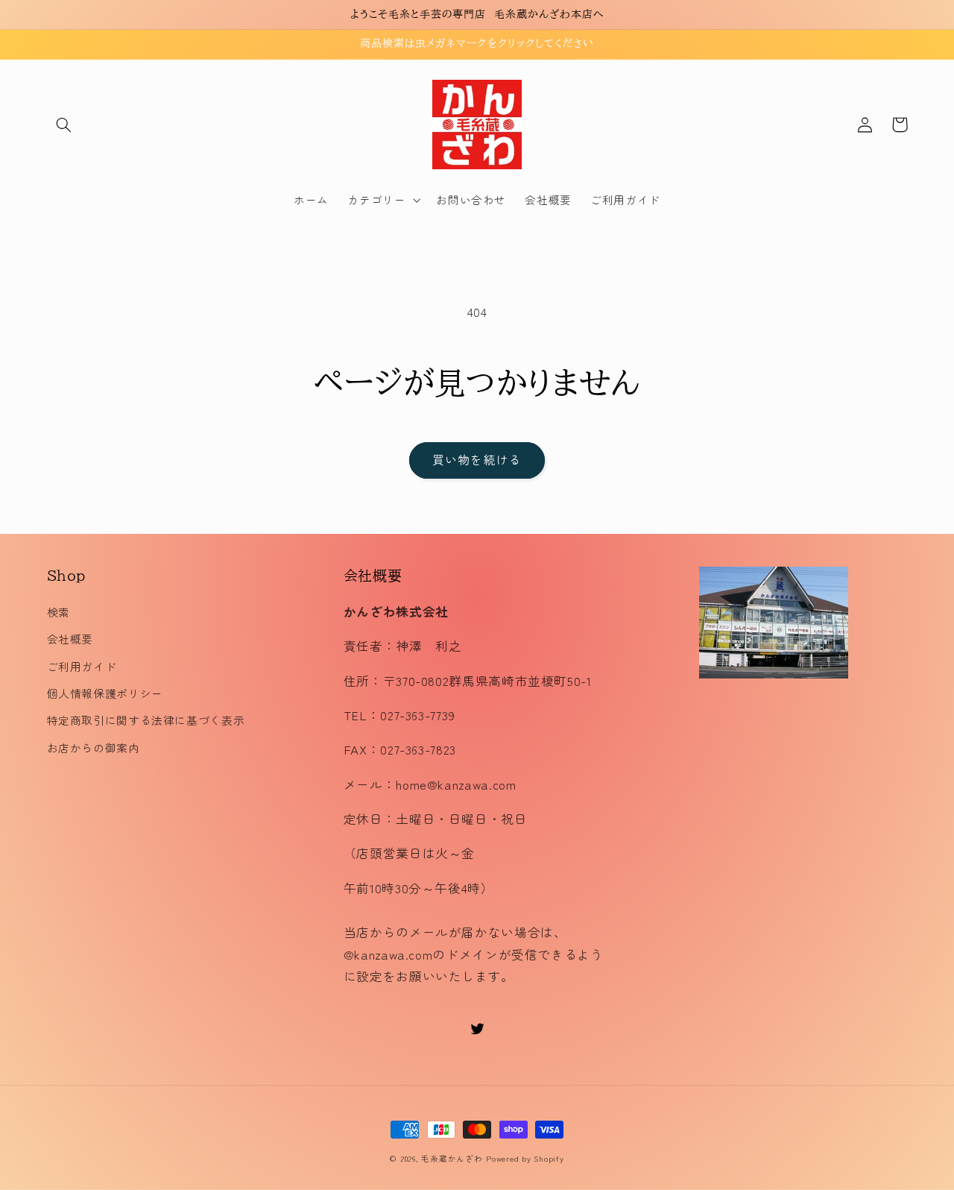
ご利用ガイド (82, 666)
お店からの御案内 (93, 747)
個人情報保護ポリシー (105, 693)
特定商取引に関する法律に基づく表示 (146, 720)
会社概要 (70, 638)
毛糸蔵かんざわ (451, 1158)
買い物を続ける (476, 459)
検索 (58, 612)
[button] (64, 124)
